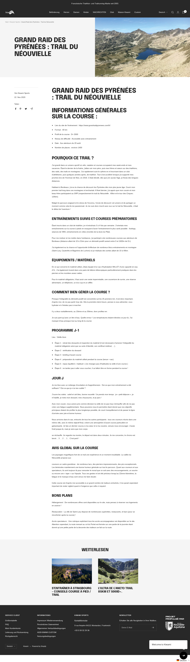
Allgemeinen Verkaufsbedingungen (51, 628)
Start (6, 22)
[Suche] (172, 12)
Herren (66, 12)
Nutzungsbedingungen (46, 636)
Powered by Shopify (39, 646)
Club (112, 12)
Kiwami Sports (15, 22)
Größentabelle (11, 620)
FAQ (7, 624)
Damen (76, 12)
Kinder (86, 12)
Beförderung (54, 12)
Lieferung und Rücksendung (16, 632)
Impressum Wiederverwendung (50, 620)
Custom (137, 12)
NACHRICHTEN (99, 12)
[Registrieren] (153, 627)
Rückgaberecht (11, 636)
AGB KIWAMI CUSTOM (46, 632)
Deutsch (162, 12)
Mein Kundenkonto (13, 628)
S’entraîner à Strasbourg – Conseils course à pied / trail (71, 591)
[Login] (178, 12)
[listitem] (15, 109)
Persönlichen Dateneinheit (48, 624)
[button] (183, 660)
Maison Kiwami (124, 12)
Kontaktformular (81, 620)
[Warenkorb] (183, 12)
